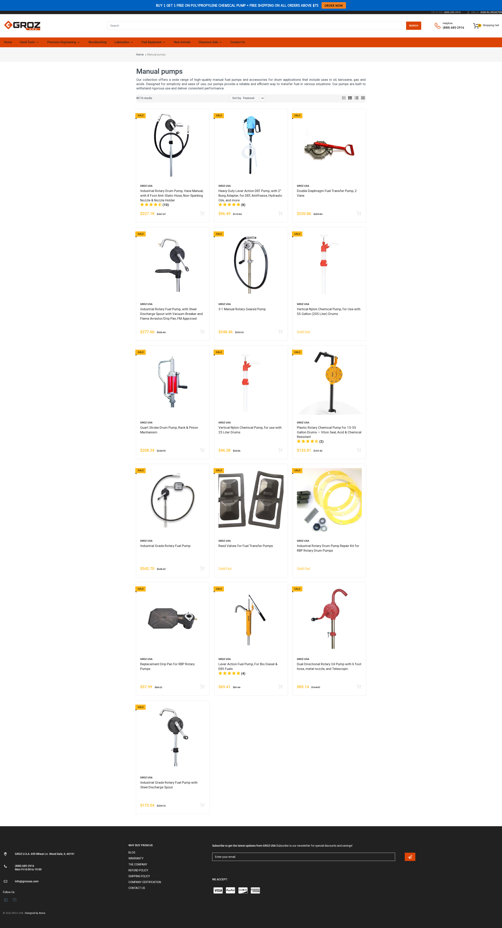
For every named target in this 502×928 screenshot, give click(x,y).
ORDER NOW (334, 5)
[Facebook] (6, 900)
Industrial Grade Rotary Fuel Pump (165, 546)
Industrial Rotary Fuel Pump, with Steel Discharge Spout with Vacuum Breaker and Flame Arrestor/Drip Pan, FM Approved (171, 313)
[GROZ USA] (22, 25)
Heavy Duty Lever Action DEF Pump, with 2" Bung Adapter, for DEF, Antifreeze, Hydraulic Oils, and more (250, 195)
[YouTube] (15, 900)
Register (496, 12)
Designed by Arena (35, 913)
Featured (248, 98)
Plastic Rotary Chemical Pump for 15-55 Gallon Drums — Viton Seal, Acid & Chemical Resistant (329, 432)
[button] (154, 205)
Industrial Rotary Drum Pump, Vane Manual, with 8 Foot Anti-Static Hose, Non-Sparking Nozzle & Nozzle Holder (171, 195)
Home (140, 54)
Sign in (484, 12)
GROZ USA (146, 185)
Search (413, 25)
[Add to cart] (202, 214)
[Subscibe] (410, 857)
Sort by (236, 98)
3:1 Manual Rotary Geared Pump (242, 309)
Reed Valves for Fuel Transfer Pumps (245, 546)
